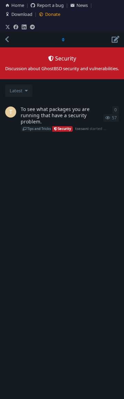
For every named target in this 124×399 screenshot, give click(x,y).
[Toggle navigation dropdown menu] (62, 39)
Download (21, 14)
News (82, 5)
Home (17, 5)
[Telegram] (32, 27)
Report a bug (50, 5)
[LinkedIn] (24, 27)
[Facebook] (15, 27)
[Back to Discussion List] (7, 39)
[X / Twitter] (7, 27)
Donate (52, 14)
